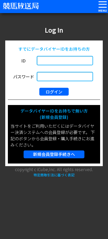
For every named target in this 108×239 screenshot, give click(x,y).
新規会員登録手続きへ (54, 154)
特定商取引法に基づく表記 (54, 174)
